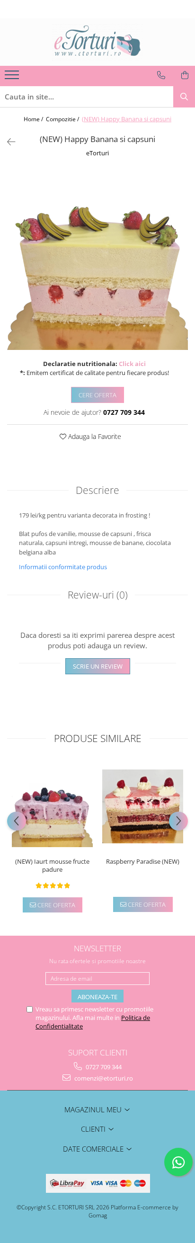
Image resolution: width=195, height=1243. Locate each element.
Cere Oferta (97, 395)
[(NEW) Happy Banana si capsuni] (97, 259)
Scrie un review (98, 666)
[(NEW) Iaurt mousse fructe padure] (52, 806)
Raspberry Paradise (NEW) (142, 862)
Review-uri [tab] (98, 594)
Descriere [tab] (97, 490)
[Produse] (13, 78)
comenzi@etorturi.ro (103, 1078)
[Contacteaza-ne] (161, 75)
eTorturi (97, 153)
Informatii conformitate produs (63, 567)
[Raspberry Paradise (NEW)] (142, 806)
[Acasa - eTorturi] (97, 42)
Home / (34, 119)
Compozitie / (63, 119)
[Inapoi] (7, 141)
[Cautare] (184, 96)
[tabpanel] (97, 259)
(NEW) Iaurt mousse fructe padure (52, 866)
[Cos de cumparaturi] (185, 75)
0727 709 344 (103, 1067)
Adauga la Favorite (93, 436)
